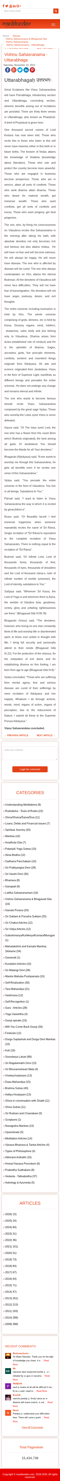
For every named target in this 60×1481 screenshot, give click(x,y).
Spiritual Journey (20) (17, 829)
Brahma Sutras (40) (16, 1088)
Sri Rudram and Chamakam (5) (23, 1113)
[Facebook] (3, 6)
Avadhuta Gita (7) (15, 842)
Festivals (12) (13, 1033)
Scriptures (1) (13, 1119)
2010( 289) (11, 1317)
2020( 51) (10, 1253)
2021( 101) (11, 1246)
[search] (55, 10)
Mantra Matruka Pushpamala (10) (24, 976)
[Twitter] (6, 6)
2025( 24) (10, 1220)
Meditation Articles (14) (18, 1138)
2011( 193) (11, 1311)
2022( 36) (10, 1240)
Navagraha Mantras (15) (19, 1125)
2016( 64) (10, 1278)
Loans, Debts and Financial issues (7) (27, 823)
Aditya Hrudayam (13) (18, 1094)
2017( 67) (10, 1272)
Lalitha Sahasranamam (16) (21, 892)
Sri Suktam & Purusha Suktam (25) (25, 916)
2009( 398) (11, 1324)
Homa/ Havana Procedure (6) (22, 1163)
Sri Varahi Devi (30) (16, 874)
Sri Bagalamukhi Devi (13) (20, 1063)
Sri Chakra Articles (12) (18, 922)
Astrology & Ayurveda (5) (19, 1182)
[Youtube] (10, 6)
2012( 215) (11, 1304)
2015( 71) (10, 1285)
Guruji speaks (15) (16, 1020)
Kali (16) (10, 1050)
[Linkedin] (14, 6)
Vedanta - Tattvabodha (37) (21, 1176)
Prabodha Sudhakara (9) (19, 1170)
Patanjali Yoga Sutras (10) (20, 848)
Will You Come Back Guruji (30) (24, 1026)
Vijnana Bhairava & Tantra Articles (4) (27, 1144)
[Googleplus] (18, 6)
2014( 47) (10, 1291)
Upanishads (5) (14, 1132)
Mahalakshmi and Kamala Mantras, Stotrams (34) (26, 949)
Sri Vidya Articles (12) (18, 929)
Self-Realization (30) (17, 982)
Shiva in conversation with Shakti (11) (27, 1100)
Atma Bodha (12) (15, 855)
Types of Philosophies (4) (20, 1151)
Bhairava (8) (12, 880)
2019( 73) (10, 1259)
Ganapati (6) (12, 886)
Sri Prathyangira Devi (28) (20, 867)
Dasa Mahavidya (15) (17, 1081)
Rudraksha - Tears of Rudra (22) (24, 811)
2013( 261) (11, 1298)
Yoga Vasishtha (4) (16, 1014)
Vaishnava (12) (14, 995)
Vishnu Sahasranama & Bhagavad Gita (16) (28, 901)
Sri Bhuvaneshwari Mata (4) (21, 1069)
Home (6, 35)
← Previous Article (16, 735)
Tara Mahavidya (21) (17, 989)
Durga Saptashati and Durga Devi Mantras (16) (30, 1041)
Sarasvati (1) (12, 957)
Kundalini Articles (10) (18, 963)
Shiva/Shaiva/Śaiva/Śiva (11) (22, 817)
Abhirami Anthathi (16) (18, 1157)
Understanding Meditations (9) (23, 804)
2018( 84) (10, 1266)
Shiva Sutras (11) (15, 1107)
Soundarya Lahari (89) (18, 1056)
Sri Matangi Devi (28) (17, 970)
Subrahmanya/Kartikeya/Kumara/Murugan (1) (30, 938)
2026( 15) (10, 1214)
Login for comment (30, 769)
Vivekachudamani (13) (18, 1075)
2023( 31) (10, 1233)
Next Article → (46, 735)
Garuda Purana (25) (17, 910)
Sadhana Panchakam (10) (20, 861)
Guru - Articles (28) (16, 1007)
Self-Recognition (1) (17, 1001)
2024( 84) (10, 1227)
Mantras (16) (12, 836)
